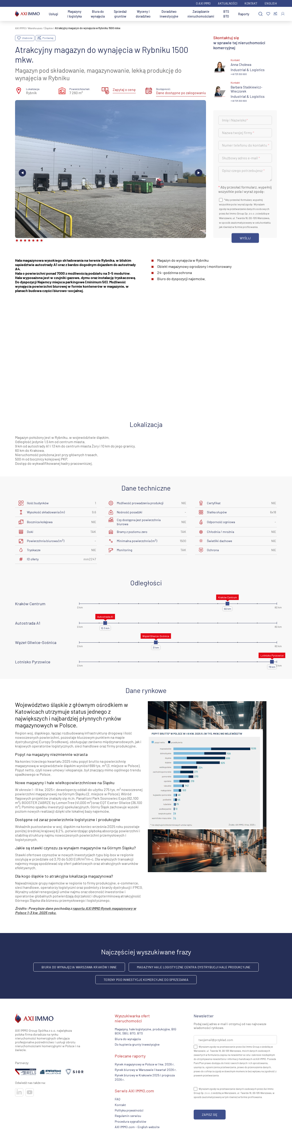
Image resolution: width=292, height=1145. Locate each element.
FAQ (117, 1099)
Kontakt (251, 3)
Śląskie (48, 28)
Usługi (53, 14)
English (271, 3)
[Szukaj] (260, 14)
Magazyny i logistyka (74, 14)
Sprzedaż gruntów (120, 14)
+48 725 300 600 (239, 74)
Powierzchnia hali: (79, 88)
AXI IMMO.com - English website (137, 1127)
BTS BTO (226, 14)
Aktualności (227, 3)
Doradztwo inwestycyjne (169, 14)
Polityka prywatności (129, 1110)
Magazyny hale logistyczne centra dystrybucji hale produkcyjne (193, 967)
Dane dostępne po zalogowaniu (181, 92)
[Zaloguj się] (282, 14)
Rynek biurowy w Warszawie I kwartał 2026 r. (146, 1070)
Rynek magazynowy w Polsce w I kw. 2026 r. (145, 1064)
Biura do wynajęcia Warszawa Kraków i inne (79, 967)
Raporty (243, 14)
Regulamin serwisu (128, 1116)
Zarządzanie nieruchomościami (201, 14)
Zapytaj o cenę (124, 89)
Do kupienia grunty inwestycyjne (137, 1044)
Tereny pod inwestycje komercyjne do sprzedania (146, 980)
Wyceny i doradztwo (143, 14)
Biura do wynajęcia (98, 14)
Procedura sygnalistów (130, 1121)
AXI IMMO (20, 28)
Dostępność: (163, 88)
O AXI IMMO (203, 3)
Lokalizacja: (33, 88)
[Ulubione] (268, 14)
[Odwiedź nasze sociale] (19, 1092)
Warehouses (35, 28)
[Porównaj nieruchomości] (275, 14)
